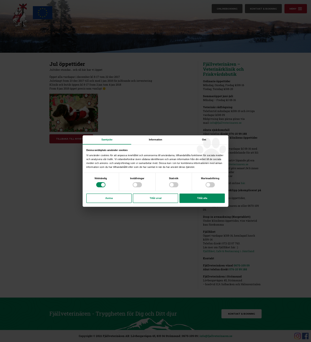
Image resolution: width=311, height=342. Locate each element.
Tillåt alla (202, 198)
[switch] (137, 184)
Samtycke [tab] (107, 139)
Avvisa (109, 198)
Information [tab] (155, 139)
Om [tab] (204, 139)
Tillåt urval (155, 198)
